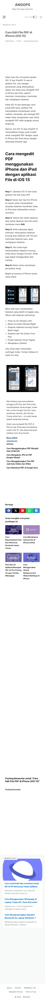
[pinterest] (22, 510)
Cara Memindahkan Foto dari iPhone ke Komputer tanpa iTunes (13, 542)
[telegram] (36, 510)
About (9, 988)
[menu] (6, 17)
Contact (18, 988)
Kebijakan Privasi (16, 992)
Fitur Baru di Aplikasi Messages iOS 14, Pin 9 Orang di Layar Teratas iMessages (13, 570)
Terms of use (31, 992)
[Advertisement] (22, 59)
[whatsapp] (29, 510)
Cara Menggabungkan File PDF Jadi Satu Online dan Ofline (20, 462)
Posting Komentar (31, 41)
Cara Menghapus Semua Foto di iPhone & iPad (30, 540)
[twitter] (15, 510)
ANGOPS (22, 5)
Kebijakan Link (30, 988)
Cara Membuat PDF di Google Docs (22, 468)
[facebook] (8, 510)
